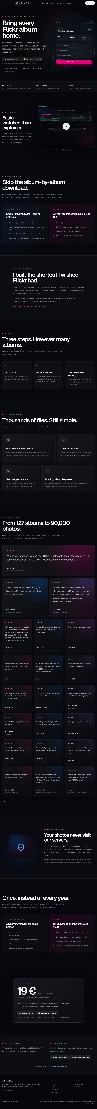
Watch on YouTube (66, 150)
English (69, 3)
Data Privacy (79, 1087)
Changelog (59, 3)
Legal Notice (79, 1084)
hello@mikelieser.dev (60, 1066)
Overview (45, 3)
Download (90, 3)
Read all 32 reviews (11, 802)
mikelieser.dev (7, 1090)
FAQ (51, 3)
